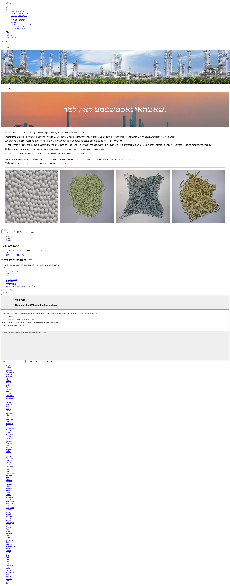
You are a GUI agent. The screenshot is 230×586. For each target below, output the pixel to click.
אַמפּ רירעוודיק (11, 284)
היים (7, 7)
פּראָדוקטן (9, 9)
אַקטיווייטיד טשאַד (17, 26)
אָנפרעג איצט (6, 267)
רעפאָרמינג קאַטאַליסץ (19, 16)
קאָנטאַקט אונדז (11, 37)
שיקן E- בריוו (5, 292)
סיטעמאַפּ (9, 282)
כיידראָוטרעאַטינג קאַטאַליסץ (21, 13)
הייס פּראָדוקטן (11, 280)
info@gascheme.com (14, 253)
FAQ (8, 33)
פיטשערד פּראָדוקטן (13, 271)
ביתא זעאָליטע (11, 286)
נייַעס (7, 31)
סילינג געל (14, 22)
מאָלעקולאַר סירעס (17, 11)
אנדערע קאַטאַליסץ (18, 20)
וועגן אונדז (9, 35)
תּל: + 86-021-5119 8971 (15, 255)
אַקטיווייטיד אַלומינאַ (18, 29)
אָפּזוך (13, 18)
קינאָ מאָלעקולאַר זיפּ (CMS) (21, 24)
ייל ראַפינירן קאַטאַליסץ (25, 286)
